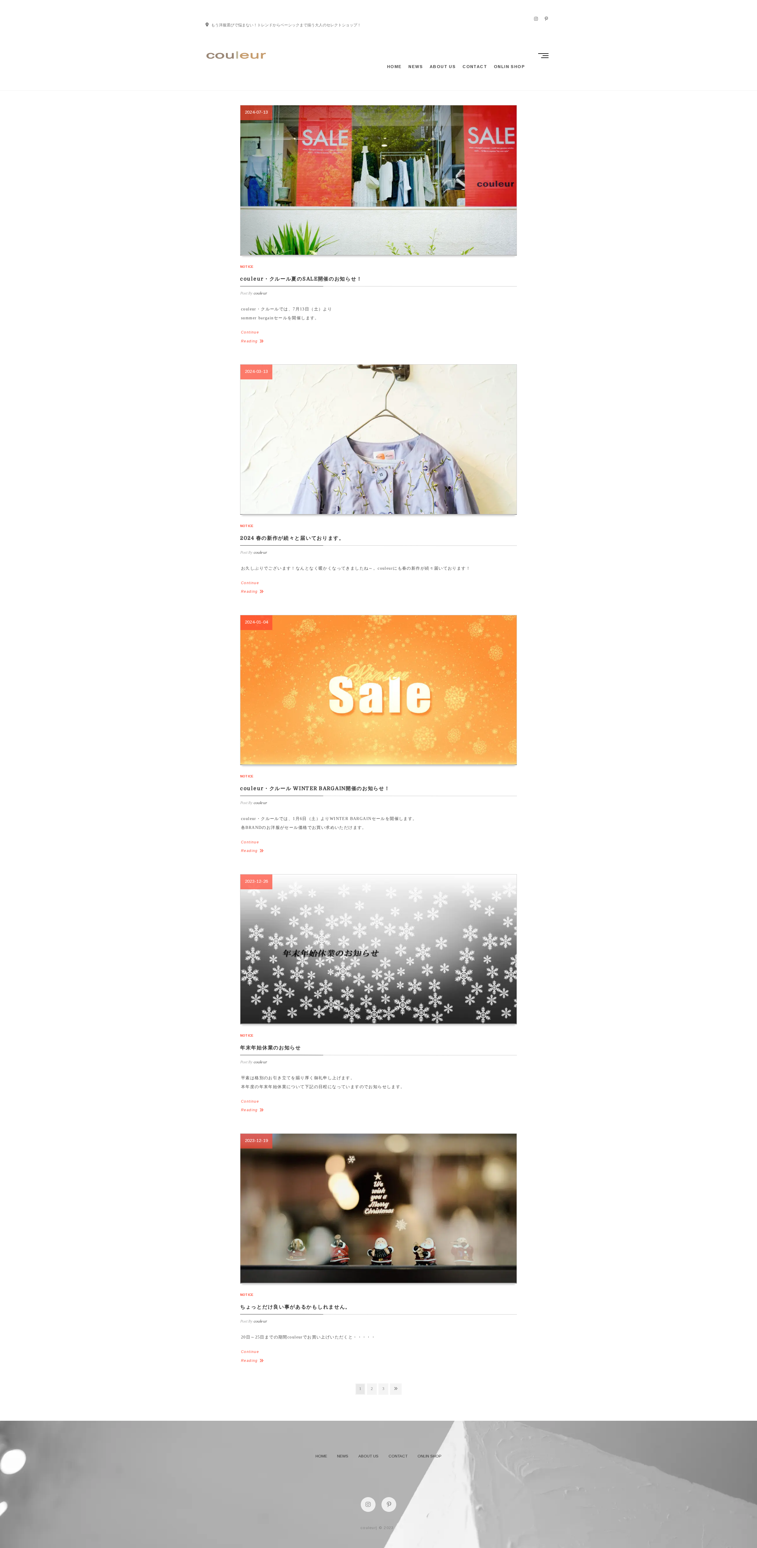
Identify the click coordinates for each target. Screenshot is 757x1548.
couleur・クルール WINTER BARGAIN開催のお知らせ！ (315, 788)
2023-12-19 (256, 1140)
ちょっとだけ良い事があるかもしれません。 (295, 1307)
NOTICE (246, 266)
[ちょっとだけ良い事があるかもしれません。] (378, 1208)
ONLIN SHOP (509, 66)
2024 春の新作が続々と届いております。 (292, 538)
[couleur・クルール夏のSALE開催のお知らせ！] (378, 180)
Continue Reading (250, 336)
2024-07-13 (256, 112)
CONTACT (474, 66)
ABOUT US (443, 66)
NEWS (415, 66)
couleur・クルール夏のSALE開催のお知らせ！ (301, 279)
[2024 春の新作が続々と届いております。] (378, 439)
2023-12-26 (256, 881)
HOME (394, 66)
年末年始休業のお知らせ (270, 1048)
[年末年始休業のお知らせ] (378, 949)
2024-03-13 (256, 371)
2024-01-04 (256, 621)
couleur (259, 293)
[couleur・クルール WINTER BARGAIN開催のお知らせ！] (378, 690)
